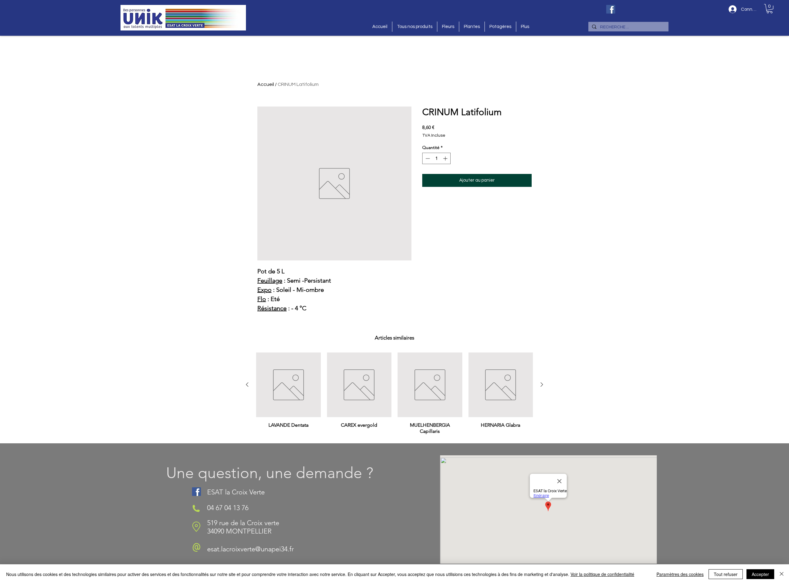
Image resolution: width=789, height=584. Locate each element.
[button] (769, 8)
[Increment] (446, 158)
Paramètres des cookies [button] (680, 574)
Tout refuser (726, 574)
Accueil (265, 84)
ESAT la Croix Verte (236, 492)
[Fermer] (781, 574)
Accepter (760, 574)
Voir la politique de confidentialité (602, 574)
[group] (394, 395)
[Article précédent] (247, 384)
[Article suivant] (542, 384)
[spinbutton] (436, 158)
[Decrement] (427, 158)
